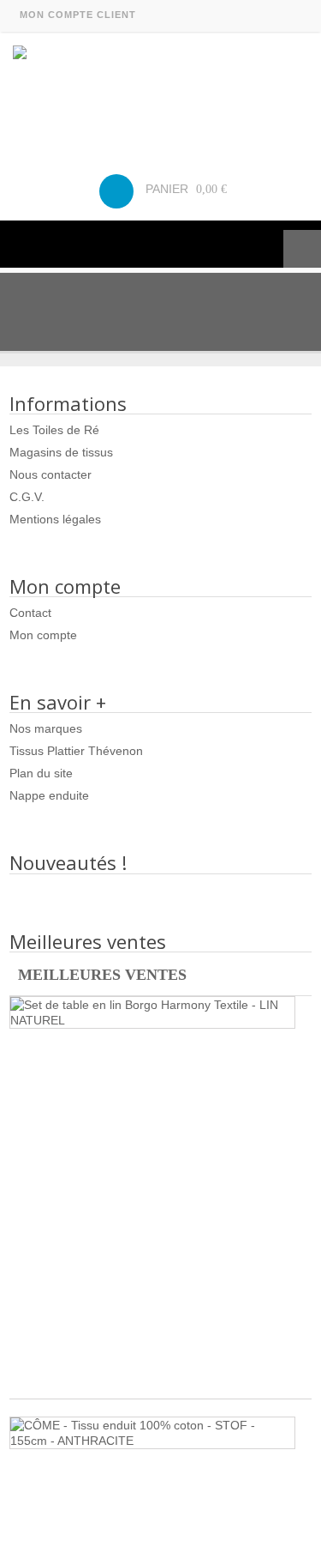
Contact (30, 612)
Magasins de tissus (61, 452)
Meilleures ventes (102, 974)
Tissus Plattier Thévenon (76, 751)
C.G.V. (27, 497)
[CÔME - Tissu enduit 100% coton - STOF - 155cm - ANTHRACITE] (152, 1433)
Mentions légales (55, 519)
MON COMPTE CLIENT (78, 14)
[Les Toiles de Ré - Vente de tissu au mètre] (160, 93)
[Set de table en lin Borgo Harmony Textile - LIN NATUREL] (152, 1012)
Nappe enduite (49, 795)
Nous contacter (50, 474)
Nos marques (45, 728)
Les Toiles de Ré (54, 430)
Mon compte (43, 635)
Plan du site (41, 773)
